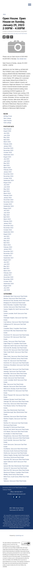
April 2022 (7, 243)
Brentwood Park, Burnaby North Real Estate (16, 301)
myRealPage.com (19, 535)
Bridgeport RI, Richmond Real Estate (14, 303)
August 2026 (7, 131)
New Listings (7, 118)
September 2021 (9, 258)
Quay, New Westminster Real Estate (14, 410)
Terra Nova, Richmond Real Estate (14, 457)
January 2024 (8, 198)
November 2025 (8, 150)
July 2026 (6, 133)
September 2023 (9, 206)
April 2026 (7, 140)
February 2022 (8, 247)
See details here (21, 59)
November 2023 (8, 202)
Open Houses (8, 121)
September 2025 (9, 155)
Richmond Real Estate (10, 425)
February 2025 (8, 170)
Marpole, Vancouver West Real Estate (15, 387)
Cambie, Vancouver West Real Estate (14, 307)
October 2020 (8, 281)
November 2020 (8, 279)
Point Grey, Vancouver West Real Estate (15, 404)
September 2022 (9, 232)
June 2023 (7, 213)
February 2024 (8, 196)
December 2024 (8, 174)
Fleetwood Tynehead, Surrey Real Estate (16, 359)
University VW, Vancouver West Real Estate (16, 460)
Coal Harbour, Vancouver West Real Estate (16, 322)
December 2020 (8, 277)
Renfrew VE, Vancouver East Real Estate (16, 423)
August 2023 (7, 208)
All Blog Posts (8, 116)
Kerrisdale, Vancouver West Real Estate (15, 374)
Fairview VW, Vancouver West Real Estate (16, 350)
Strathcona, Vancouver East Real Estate (15, 453)
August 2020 (7, 286)
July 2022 (6, 236)
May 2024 (6, 189)
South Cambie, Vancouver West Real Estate (16, 438)
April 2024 (7, 191)
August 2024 (7, 183)
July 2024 (6, 185)
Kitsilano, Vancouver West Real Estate (15, 376)
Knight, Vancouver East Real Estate (14, 378)
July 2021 (6, 262)
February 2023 (8, 221)
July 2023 (6, 211)
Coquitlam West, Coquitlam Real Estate (15, 329)
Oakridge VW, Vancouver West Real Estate (16, 402)
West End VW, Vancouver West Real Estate (16, 470)
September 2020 (9, 284)
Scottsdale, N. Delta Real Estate (13, 434)
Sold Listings (7, 123)
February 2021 (8, 273)
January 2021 (8, 275)
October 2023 (8, 204)
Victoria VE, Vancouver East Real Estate (15, 468)
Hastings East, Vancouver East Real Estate (16, 369)
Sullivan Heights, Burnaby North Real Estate (16, 455)
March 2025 (7, 168)
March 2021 (7, 271)
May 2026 (6, 138)
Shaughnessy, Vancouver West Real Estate (16, 436)
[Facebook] (13, 497)
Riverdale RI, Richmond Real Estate (14, 427)
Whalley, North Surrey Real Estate (13, 475)
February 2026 (8, 144)
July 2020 (6, 288)
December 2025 (8, 148)
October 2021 (8, 256)
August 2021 (7, 260)
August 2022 (7, 234)
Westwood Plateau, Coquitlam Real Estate (16, 472)
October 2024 (8, 178)
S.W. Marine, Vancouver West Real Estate (16, 432)
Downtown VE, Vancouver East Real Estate (16, 335)
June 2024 (7, 187)
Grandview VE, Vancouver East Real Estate (16, 363)
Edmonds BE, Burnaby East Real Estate (15, 348)
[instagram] (19, 497)
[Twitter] (16, 497)
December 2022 (8, 226)
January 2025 (8, 172)
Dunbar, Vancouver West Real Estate (14, 341)
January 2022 (8, 249)
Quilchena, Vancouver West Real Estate (15, 417)
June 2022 (7, 238)
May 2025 (6, 163)
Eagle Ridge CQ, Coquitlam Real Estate (15, 344)
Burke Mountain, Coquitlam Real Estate (15, 305)
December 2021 (8, 251)
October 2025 (8, 153)
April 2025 (7, 165)
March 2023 (7, 219)
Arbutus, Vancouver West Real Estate (15, 298)
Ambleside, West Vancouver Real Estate (15, 296)
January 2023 (8, 223)
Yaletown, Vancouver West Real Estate (15, 481)
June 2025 (7, 161)
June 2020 (7, 290)
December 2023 (8, 200)
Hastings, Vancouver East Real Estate (15, 372)
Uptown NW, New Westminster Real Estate (16, 466)
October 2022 (8, 230)
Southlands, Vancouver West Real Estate (16, 449)
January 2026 (8, 146)
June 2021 (7, 264)
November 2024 (8, 176)
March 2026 (7, 142)
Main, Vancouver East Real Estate (13, 384)
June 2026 (7, 135)
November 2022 (8, 228)
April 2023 (7, 217)
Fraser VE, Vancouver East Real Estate (15, 361)
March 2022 (7, 245)
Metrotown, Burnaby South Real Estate (17, 33)
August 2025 (7, 157)
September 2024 (9, 181)
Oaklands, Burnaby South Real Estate (14, 399)
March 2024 (7, 193)
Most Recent (7, 129)
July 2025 (6, 159)
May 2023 (6, 215)
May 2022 (6, 241)
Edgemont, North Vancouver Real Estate (16, 346)
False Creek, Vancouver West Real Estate (16, 356)
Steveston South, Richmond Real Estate (15, 451)
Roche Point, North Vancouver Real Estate (16, 429)
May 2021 (6, 266)
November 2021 (8, 254)
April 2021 (7, 269)
